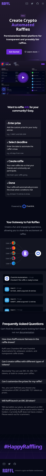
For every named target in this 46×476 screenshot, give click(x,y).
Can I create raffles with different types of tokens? (23, 363)
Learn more (32, 52)
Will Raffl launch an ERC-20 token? (18, 400)
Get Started (14, 52)
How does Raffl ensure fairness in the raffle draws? (20, 341)
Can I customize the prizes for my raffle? (22, 381)
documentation (27, 332)
